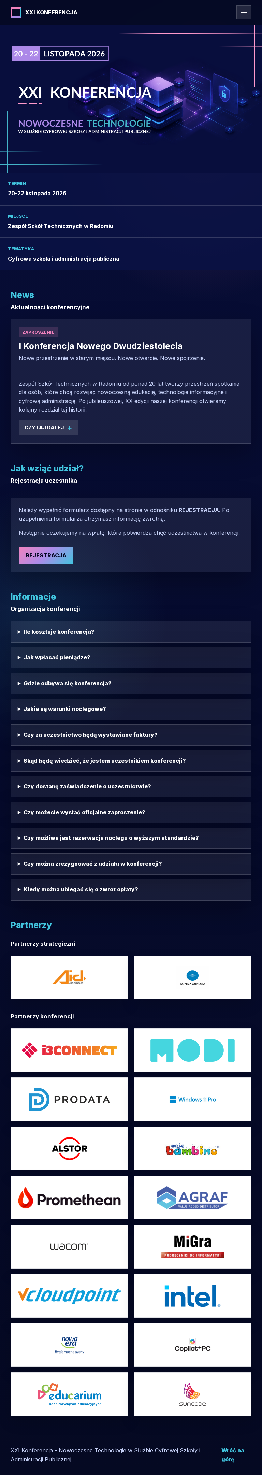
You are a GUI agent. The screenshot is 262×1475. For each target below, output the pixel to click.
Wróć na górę (232, 1455)
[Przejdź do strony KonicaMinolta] (192, 977)
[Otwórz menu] (243, 12)
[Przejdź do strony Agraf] (192, 1197)
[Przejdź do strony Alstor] (69, 1148)
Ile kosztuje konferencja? (59, 631)
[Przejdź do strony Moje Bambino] (192, 1148)
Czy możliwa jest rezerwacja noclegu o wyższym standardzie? (111, 837)
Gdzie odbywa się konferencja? (68, 683)
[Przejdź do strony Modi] (192, 1050)
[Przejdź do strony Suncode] (192, 1394)
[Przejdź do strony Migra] (192, 1247)
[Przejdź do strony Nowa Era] (69, 1345)
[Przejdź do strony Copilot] (192, 1345)
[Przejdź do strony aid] (69, 977)
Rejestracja (46, 555)
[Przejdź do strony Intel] (192, 1099)
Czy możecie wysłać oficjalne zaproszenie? (84, 812)
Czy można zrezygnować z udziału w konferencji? (93, 863)
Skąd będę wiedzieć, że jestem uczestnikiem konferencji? (105, 760)
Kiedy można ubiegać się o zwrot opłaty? (81, 889)
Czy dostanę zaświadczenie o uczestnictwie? (87, 786)
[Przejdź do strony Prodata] (69, 1099)
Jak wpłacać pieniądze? (57, 657)
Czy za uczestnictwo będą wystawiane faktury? (91, 734)
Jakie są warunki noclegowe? (65, 708)
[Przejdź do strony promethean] (69, 1197)
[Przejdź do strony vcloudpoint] (69, 1296)
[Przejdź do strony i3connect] (69, 1050)
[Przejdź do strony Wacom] (69, 1247)
